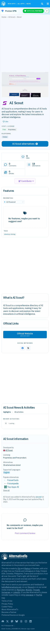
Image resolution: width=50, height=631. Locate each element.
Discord (31, 587)
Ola (19, 568)
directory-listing (9, 234)
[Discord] (3, 621)
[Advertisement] (25, 46)
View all (6, 490)
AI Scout (9, 450)
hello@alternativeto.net (11, 587)
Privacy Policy (7, 604)
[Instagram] (26, 621)
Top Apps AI (13, 487)
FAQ (3, 598)
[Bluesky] (16, 621)
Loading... (12, 423)
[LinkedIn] (30, 621)
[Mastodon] (12, 621)
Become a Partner (9, 612)
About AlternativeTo (10, 609)
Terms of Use (7, 601)
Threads (36, 590)
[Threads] (21, 621)
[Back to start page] (3, 3)
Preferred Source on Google (13, 615)
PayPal (39, 595)
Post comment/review (25, 533)
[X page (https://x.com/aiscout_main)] (28, 348)
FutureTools (12, 480)
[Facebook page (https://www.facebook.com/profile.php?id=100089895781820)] (22, 348)
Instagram (6, 592)
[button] (5, 122)
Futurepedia (13, 483)
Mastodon (21, 590)
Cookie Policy (7, 606)
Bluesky (29, 590)
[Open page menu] (48, 4)
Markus (27, 568)
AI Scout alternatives (23, 143)
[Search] (42, 4)
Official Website (25, 334)
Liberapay (29, 595)
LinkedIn (16, 592)
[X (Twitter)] (7, 621)
